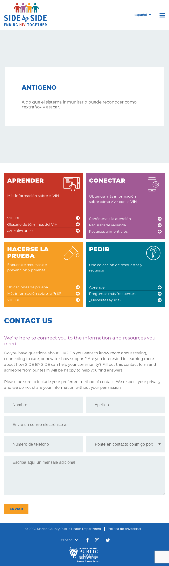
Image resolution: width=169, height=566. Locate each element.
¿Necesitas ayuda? (105, 300)
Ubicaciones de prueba (27, 287)
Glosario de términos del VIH (32, 224)
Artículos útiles (20, 231)
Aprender (97, 287)
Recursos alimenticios (108, 231)
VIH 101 (13, 218)
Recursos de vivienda (107, 225)
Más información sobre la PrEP (34, 293)
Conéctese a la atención (110, 219)
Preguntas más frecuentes (112, 294)
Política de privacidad (124, 529)
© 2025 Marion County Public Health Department (63, 529)
